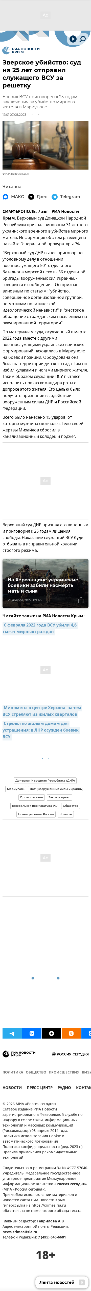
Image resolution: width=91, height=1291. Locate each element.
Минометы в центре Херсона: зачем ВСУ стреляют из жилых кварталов (42, 711)
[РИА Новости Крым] (20, 50)
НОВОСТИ (12, 1088)
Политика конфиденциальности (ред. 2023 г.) (42, 1147)
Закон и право (59, 797)
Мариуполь (15, 789)
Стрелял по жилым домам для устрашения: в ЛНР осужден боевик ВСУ (41, 730)
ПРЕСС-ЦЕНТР (40, 1088)
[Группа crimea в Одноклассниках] (71, 1033)
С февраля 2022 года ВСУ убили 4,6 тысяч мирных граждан (40, 628)
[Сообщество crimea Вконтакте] (31, 1033)
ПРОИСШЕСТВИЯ (64, 1073)
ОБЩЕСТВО (36, 1073)
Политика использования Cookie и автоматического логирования (33, 1139)
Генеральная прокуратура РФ (34, 806)
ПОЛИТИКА (13, 1073)
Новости (65, 814)
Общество (70, 806)
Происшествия (31, 797)
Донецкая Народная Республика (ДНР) (45, 780)
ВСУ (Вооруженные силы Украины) (56, 789)
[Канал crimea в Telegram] (12, 1033)
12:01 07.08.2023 (14, 115)
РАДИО (64, 1088)
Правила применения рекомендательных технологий (40, 1155)
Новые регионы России (36, 814)
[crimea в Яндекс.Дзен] (51, 1033)
